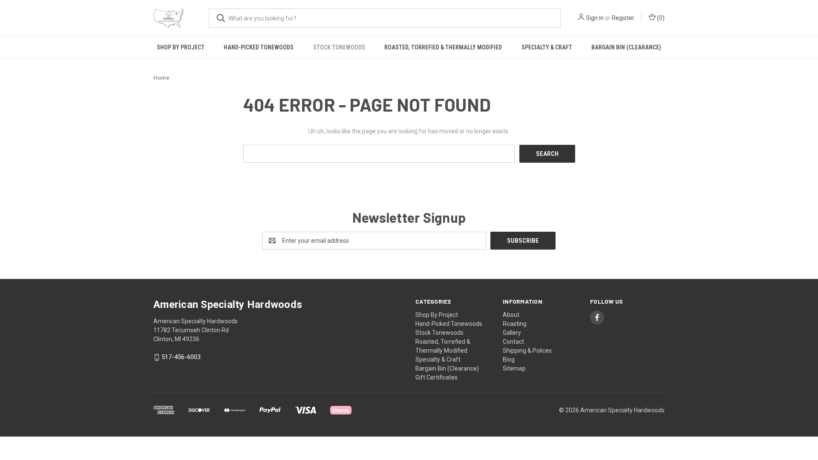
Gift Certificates (436, 377)
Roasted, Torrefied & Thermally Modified (443, 47)
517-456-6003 (181, 357)
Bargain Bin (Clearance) (626, 47)
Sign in (595, 17)
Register (623, 17)
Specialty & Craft (546, 47)
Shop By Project (180, 47)
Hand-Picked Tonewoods (259, 47)
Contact (513, 341)
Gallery (512, 332)
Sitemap (514, 368)
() (660, 17)
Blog (509, 359)
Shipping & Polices (527, 350)
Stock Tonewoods (339, 47)
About (511, 314)
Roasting (515, 323)
